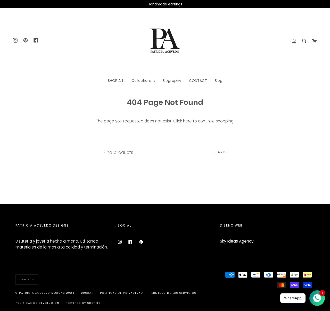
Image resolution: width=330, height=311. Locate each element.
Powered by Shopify (83, 303)
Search (220, 152)
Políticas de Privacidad (121, 292)
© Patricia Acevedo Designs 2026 (45, 292)
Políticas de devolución (37, 303)
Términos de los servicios (173, 292)
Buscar (87, 292)
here (187, 121)
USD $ (25, 279)
